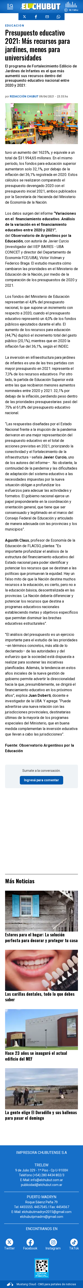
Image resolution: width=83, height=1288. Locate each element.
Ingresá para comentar (41, 780)
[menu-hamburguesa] (10, 7)
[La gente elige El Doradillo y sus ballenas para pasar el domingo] (41, 1088)
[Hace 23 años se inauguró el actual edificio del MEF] (41, 1029)
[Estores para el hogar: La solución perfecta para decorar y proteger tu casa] (41, 911)
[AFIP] (41, 1268)
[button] (71, 7)
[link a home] (41, 6)
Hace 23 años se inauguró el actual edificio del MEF (36, 1056)
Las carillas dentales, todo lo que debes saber (39, 997)
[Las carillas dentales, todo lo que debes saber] (41, 970)
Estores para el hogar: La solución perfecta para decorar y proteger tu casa (41, 937)
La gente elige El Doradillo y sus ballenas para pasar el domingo (41, 1115)
